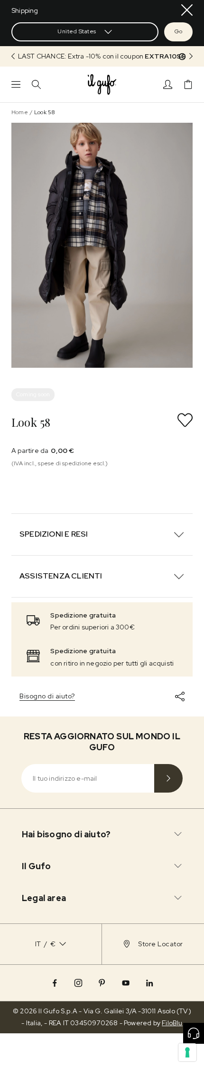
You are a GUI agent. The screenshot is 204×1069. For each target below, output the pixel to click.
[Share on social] (180, 696)
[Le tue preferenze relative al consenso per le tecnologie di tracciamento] (187, 1052)
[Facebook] (54, 983)
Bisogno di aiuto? (47, 696)
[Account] (167, 84)
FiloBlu (172, 1023)
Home (19, 112)
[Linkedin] (149, 983)
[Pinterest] (102, 983)
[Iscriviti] (168, 778)
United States (76, 31)
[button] (102, 56)
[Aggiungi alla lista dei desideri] (185, 420)
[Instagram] (78, 983)
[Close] (187, 10)
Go (178, 31)
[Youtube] (126, 983)
